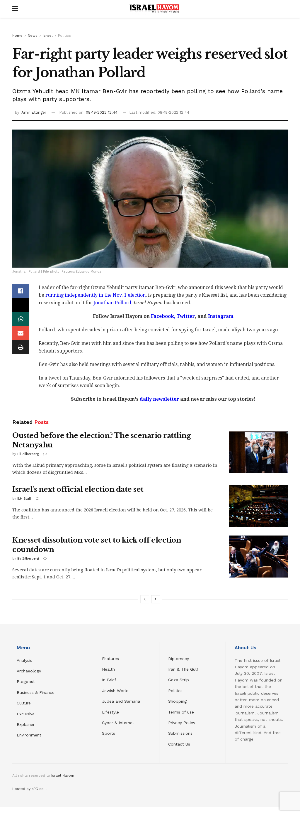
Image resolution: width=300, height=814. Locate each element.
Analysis (25, 660)
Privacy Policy (181, 722)
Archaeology (29, 671)
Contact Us (179, 744)
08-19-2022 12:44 (101, 112)
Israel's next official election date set (78, 489)
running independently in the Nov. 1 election (95, 295)
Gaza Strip (178, 679)
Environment (29, 735)
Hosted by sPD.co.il (29, 789)
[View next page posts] (155, 599)
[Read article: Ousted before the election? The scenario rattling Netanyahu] (258, 452)
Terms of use (181, 712)
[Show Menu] (15, 9)
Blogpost (26, 681)
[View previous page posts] (144, 599)
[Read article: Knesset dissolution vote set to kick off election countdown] (258, 557)
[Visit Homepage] (154, 9)
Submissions (180, 733)
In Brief (109, 679)
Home (17, 35)
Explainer (26, 724)
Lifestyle (110, 712)
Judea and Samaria (121, 701)
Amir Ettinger (33, 112)
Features (110, 658)
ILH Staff (24, 499)
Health (108, 669)
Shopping (177, 701)
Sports (108, 733)
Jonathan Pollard (112, 303)
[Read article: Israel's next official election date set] (258, 506)
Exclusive (26, 713)
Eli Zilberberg (28, 454)
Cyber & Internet (118, 722)
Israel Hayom (62, 775)
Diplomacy (179, 658)
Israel (48, 35)
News (33, 35)
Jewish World (115, 690)
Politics (64, 35)
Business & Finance (35, 692)
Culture (24, 703)
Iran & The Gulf (183, 669)
